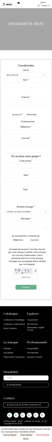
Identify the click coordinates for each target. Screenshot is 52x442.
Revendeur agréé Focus (35, 329)
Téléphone (26, 126)
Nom (26, 79)
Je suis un (18, 114)
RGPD (20, 421)
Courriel (26, 138)
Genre (26, 70)
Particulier (32, 114)
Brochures (32, 324)
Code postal (26, 160)
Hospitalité (32, 349)
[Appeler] (47, 423)
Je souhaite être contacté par (26, 235)
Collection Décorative (14, 324)
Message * (26, 218)
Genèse (7, 349)
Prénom (26, 97)
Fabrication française (14, 357)
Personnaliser (42, 434)
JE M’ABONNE (13, 385)
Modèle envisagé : (26, 206)
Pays (26, 189)
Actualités (8, 353)
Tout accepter (10, 434)
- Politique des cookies (32, 421)
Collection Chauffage (14, 320)
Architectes (32, 353)
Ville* (26, 175)
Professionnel (27, 121)
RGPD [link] (26, 438)
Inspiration (32, 320)
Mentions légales (10, 421)
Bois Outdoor (10, 329)
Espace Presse (34, 357)
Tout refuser (26, 434)
